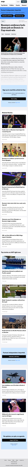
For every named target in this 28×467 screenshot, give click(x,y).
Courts (18, 5)
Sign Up (24, 1)
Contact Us (22, 460)
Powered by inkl (14, 463)
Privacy (9, 460)
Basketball (7, 34)
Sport (3, 21)
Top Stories (4, 5)
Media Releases (14, 461)
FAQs (13, 460)
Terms (5, 460)
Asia (3, 34)
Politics (12, 5)
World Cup (13, 34)
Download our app (19, 15)
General (24, 5)
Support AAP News (14, 440)
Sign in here (18, 102)
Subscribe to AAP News (7, 15)
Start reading (14, 98)
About (17, 460)
